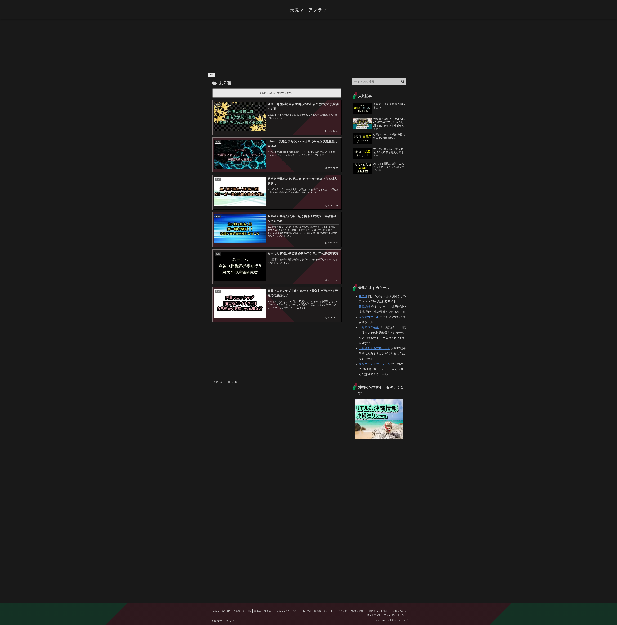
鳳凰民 (257, 611)
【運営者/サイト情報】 (378, 611)
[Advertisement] (308, 44)
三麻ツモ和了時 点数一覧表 (314, 611)
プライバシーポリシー (395, 615)
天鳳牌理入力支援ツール (374, 348)
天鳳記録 (364, 306)
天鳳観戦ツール (369, 317)
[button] (403, 81)
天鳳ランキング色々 (287, 611)
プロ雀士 (268, 611)
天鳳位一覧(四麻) (221, 611)
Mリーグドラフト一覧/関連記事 (347, 611)
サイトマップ (373, 615)
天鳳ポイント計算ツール (374, 364)
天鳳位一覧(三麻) (242, 611)
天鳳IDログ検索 (369, 327)
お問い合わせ (400, 611)
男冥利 (363, 296)
